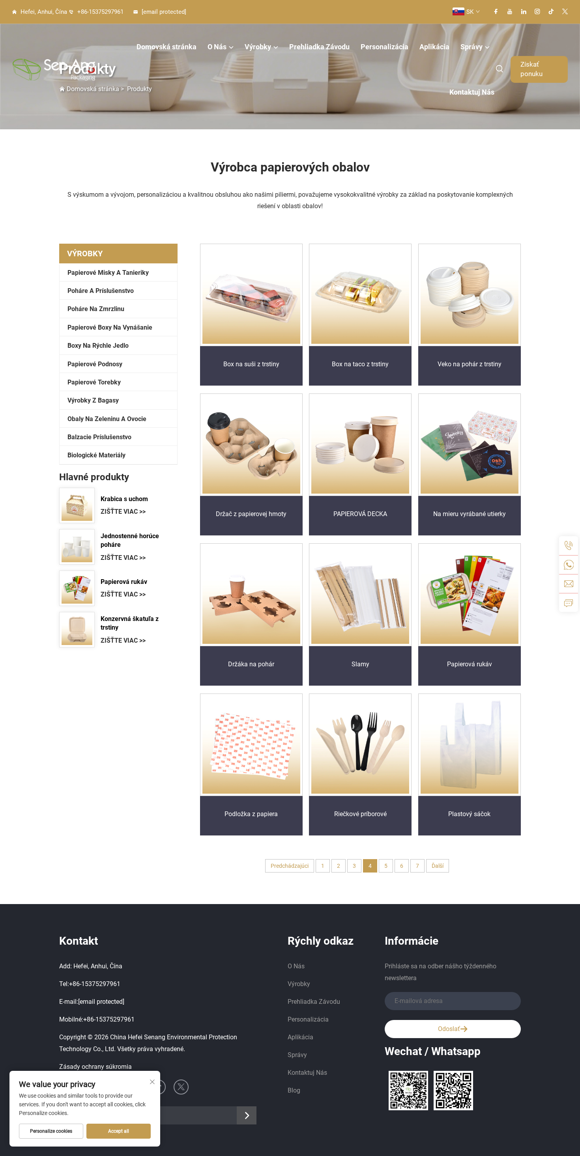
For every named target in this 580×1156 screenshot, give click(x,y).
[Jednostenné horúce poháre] (77, 547)
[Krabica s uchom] (77, 505)
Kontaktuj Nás (471, 92)
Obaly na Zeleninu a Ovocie (106, 419)
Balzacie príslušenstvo (99, 437)
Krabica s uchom (124, 499)
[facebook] (496, 11)
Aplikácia (434, 47)
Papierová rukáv (124, 581)
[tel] (568, 545)
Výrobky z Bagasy (93, 400)
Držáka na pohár (251, 664)
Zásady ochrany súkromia (95, 1066)
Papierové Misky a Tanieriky (108, 272)
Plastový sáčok (469, 814)
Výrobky (258, 47)
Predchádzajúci (290, 866)
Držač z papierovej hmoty (251, 514)
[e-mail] (568, 583)
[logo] (53, 69)
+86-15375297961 (99, 11)
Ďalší (437, 866)
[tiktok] (551, 11)
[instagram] (537, 11)
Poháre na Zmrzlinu (95, 309)
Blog (294, 1090)
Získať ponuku (531, 69)
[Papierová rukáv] (77, 588)
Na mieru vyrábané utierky (469, 514)
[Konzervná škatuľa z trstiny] (77, 629)
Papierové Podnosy (94, 364)
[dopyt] (568, 602)
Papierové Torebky (94, 382)
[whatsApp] (568, 564)
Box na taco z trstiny (360, 364)
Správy (471, 47)
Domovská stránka (166, 47)
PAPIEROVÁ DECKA (360, 514)
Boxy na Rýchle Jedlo (98, 345)
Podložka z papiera (251, 814)
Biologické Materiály (96, 455)
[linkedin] (523, 11)
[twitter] (565, 11)
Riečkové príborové (360, 814)
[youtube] (510, 11)
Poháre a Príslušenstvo (100, 291)
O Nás (217, 47)
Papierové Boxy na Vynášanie (109, 327)
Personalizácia (384, 47)
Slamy (360, 664)
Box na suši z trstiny (251, 364)
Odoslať (449, 1029)
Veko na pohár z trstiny (469, 364)
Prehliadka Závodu (319, 47)
